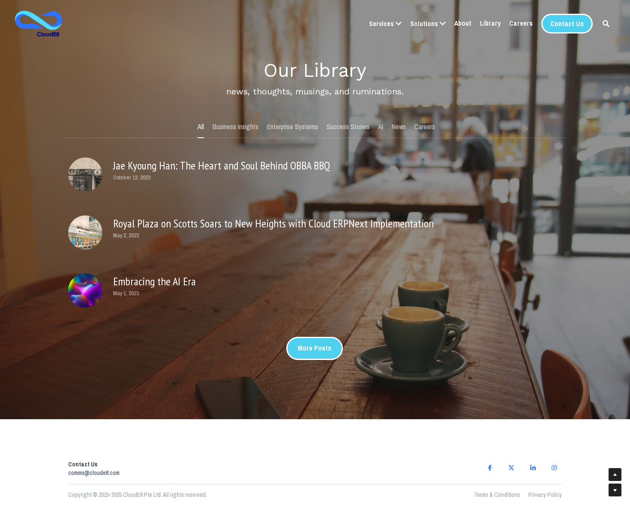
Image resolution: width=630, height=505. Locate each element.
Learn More (112, 450)
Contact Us (567, 23)
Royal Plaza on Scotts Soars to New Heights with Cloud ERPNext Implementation (273, 207)
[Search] (606, 23)
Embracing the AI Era (154, 264)
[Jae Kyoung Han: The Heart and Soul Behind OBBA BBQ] (85, 158)
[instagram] (554, 434)
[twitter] (511, 434)
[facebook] (489, 434)
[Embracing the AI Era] (85, 274)
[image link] (38, 23)
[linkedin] (532, 434)
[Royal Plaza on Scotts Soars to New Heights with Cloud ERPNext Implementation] (85, 216)
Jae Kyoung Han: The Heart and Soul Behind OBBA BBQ (221, 149)
